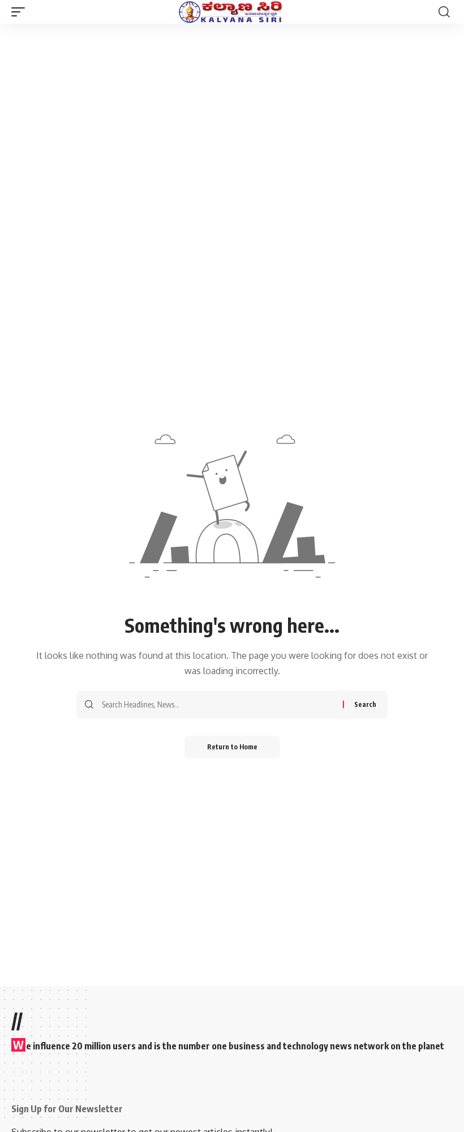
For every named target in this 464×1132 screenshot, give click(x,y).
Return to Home (232, 747)
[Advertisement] (232, 108)
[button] (21, 11)
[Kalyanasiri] (232, 12)
